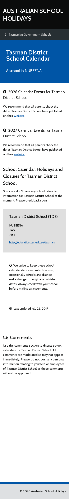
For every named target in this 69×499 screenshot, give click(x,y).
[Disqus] (34, 427)
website (19, 116)
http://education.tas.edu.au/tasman (32, 242)
